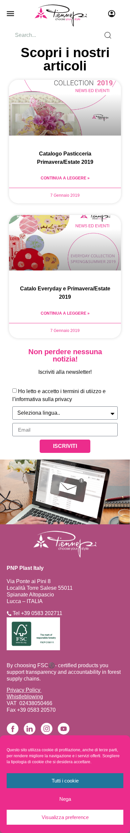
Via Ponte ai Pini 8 (29, 581)
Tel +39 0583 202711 (37, 613)
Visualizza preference (65, 817)
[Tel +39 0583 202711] (9, 613)
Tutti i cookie (65, 780)
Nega (65, 799)
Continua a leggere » (65, 178)
